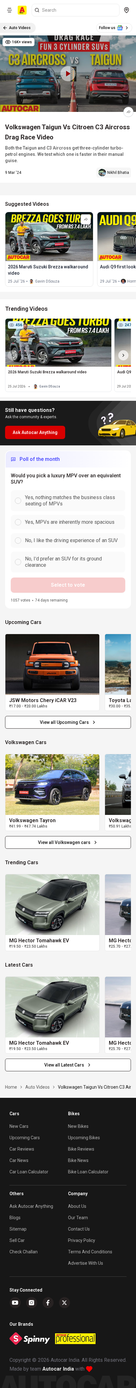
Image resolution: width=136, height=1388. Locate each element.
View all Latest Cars (64, 1064)
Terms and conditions (90, 1251)
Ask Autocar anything (31, 1206)
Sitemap (18, 1229)
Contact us (79, 1229)
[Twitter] (64, 1302)
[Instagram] (31, 1302)
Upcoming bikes (84, 1137)
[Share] (128, 112)
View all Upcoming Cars (64, 722)
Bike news (78, 1160)
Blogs (15, 1217)
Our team (78, 1217)
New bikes (78, 1126)
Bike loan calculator (88, 1171)
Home (11, 1087)
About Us (77, 1206)
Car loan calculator (28, 1171)
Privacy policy (81, 1240)
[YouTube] (15, 1302)
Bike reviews (81, 1149)
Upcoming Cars (24, 1137)
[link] (52, 664)
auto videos (37, 1087)
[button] (68, 73)
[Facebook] (48, 1302)
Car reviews (21, 1149)
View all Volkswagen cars (64, 842)
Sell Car (17, 1240)
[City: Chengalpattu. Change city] (126, 10)
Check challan (23, 1251)
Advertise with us (85, 1263)
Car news (18, 1160)
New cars (18, 1126)
